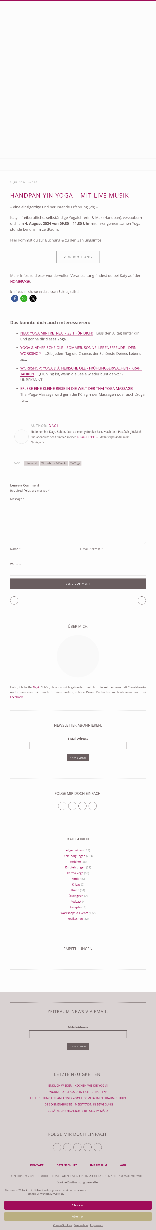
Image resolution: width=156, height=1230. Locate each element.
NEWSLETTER (88, 437)
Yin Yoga (75, 463)
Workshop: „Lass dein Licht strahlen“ (78, 1092)
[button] (14, 298)
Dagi (35, 182)
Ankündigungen (74, 856)
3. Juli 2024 (18, 182)
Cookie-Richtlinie (62, 1225)
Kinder (76, 879)
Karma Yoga (75, 873)
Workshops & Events (53, 463)
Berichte (75, 862)
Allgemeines (74, 850)
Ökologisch (76, 896)
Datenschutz (81, 1225)
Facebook (16, 697)
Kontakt (36, 1165)
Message (17, 499)
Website (15, 564)
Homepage (20, 281)
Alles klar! (78, 1205)
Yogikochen (75, 919)
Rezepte (75, 907)
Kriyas (76, 884)
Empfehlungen (75, 867)
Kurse (75, 890)
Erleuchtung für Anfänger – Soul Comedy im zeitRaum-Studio (78, 1098)
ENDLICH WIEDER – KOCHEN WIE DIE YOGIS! (78, 1085)
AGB (123, 1165)
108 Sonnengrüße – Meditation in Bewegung (78, 1104)
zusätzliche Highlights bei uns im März (78, 1111)
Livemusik (32, 463)
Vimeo (86, 804)
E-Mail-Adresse (91, 549)
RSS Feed (96, 804)
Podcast (76, 901)
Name (15, 549)
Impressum (96, 1225)
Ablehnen (78, 1216)
